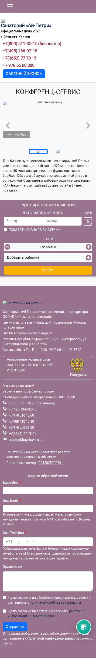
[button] (48, 125)
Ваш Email (10, 500)
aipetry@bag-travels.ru (26, 440)
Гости (48, 239)
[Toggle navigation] (10, 6)
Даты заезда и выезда (43, 213)
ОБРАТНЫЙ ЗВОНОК (24, 73)
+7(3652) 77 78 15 (19, 58)
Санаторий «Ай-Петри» (26, 25)
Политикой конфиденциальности (53, 638)
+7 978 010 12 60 (21, 415)
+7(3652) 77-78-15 (23, 433)
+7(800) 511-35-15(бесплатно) (32, 403)
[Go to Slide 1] (38, 151)
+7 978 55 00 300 (18, 65)
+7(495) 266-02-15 (20, 50)
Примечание (12, 567)
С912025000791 (50, 463)
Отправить (15, 626)
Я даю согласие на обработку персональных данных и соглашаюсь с (49, 600)
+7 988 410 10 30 (21, 421)
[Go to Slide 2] (57, 151)
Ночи (88, 213)
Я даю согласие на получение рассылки (47, 613)
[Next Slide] (88, 125)
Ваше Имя (10, 483)
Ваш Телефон (13, 533)
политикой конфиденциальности (55, 602)
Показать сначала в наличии (35, 230)
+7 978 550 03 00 (21, 427)
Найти (48, 270)
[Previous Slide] (8, 125)
